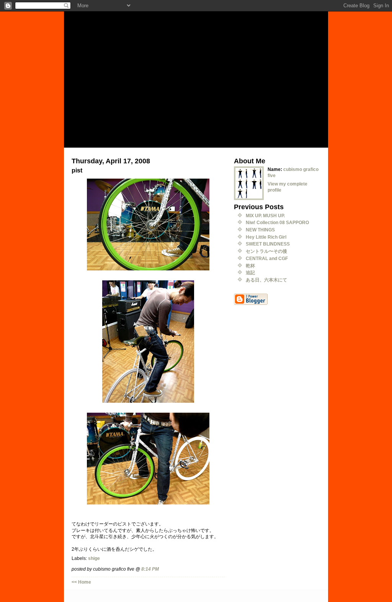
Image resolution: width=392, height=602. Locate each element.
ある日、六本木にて (266, 279)
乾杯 (250, 265)
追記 (250, 272)
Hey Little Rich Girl (266, 236)
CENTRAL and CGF (267, 258)
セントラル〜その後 (266, 251)
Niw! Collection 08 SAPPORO (277, 222)
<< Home (81, 581)
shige (94, 558)
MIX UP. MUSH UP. (265, 215)
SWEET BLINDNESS (268, 243)
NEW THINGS (260, 229)
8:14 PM (150, 568)
